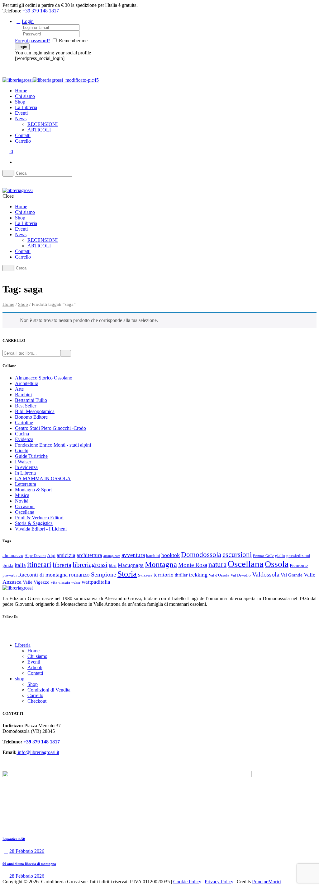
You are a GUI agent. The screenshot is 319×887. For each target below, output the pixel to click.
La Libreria (26, 107)
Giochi (21, 450)
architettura (89, 555)
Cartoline (24, 422)
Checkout (36, 701)
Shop (20, 101)
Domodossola (201, 554)
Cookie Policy (187, 881)
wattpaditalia (96, 582)
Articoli (34, 667)
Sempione (103, 574)
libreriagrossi (90, 564)
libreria (62, 564)
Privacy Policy (219, 881)
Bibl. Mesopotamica (35, 411)
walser (75, 582)
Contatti (23, 135)
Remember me (73, 40)
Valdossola (265, 574)
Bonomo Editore (31, 417)
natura (217, 564)
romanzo (79, 574)
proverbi (9, 575)
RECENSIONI (42, 124)
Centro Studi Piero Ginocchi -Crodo (50, 428)
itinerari (39, 564)
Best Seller (25, 405)
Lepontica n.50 (13, 839)
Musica (22, 495)
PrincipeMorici (266, 881)
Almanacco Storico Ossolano (43, 377)
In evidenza (26, 467)
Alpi (51, 555)
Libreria (23, 645)
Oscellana (24, 512)
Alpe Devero (35, 555)
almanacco (12, 555)
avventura (133, 555)
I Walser (23, 461)
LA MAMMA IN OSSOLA (43, 478)
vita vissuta (60, 582)
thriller (181, 574)
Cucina (22, 433)
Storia (127, 573)
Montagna (161, 564)
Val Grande (291, 574)
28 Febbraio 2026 (26, 851)
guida (7, 565)
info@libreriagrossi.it (38, 752)
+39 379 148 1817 (40, 10)
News (20, 118)
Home (21, 90)
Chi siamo (25, 96)
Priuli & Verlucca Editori (39, 517)
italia (20, 565)
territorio (164, 575)
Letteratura (25, 484)
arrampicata (111, 556)
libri (113, 565)
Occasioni (25, 506)
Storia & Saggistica (34, 523)
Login (28, 21)
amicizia (66, 555)
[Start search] (7, 268)
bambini (153, 555)
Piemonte (299, 565)
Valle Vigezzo (36, 582)
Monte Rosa (192, 565)
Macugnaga (131, 565)
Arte (19, 389)
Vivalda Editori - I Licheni (41, 528)
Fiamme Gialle (263, 556)
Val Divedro (241, 575)
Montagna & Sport (33, 489)
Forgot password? (32, 40)
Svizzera (145, 575)
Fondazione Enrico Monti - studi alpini (53, 445)
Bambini (23, 394)
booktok (170, 555)
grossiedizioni (298, 555)
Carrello (23, 141)
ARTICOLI (39, 129)
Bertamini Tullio (31, 400)
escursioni (237, 554)
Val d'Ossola (219, 575)
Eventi (21, 113)
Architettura (26, 383)
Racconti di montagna (43, 575)
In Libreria (25, 473)
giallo (280, 555)
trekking (198, 575)
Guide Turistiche (31, 456)
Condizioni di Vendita (48, 689)
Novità (21, 500)
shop (19, 678)
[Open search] (7, 173)
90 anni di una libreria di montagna (29, 864)
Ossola (276, 564)
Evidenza (24, 439)
